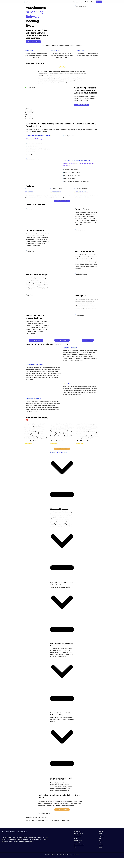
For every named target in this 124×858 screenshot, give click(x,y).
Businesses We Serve (79, 845)
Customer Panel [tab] (29, 111)
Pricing (81, 2)
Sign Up (100, 840)
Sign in (93, 2)
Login (100, 838)
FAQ (75, 847)
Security (76, 838)
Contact (87, 2)
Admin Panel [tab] (28, 109)
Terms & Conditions (78, 833)
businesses (41, 820)
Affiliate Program (78, 840)
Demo (100, 842)
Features (75, 2)
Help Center (77, 842)
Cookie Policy (77, 836)
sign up (56, 717)
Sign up (99, 2)
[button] (62, 482)
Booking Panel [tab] (29, 113)
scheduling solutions (66, 820)
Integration (101, 836)
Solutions (101, 845)
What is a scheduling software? (59, 509)
